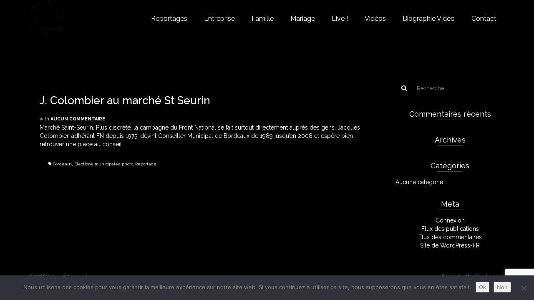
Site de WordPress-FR (450, 245)
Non (502, 287)
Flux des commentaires (450, 237)
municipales (107, 164)
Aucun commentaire (77, 119)
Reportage (145, 164)
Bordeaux (62, 164)
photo (127, 164)
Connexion (450, 220)
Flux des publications (450, 228)
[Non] (523, 288)
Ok (482, 287)
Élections (83, 164)
